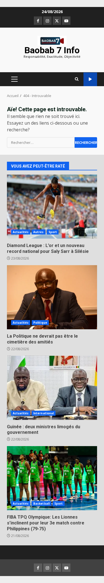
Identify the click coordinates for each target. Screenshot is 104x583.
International (43, 413)
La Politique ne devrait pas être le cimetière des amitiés (52, 297)
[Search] (76, 79)
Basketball (41, 503)
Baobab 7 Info (52, 50)
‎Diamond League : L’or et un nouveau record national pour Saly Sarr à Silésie (52, 207)
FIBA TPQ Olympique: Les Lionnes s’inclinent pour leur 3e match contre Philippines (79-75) (52, 478)
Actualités (21, 232)
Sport (53, 232)
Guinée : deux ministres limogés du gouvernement (52, 388)
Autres (38, 232)
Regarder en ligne (90, 79)
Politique (40, 323)
